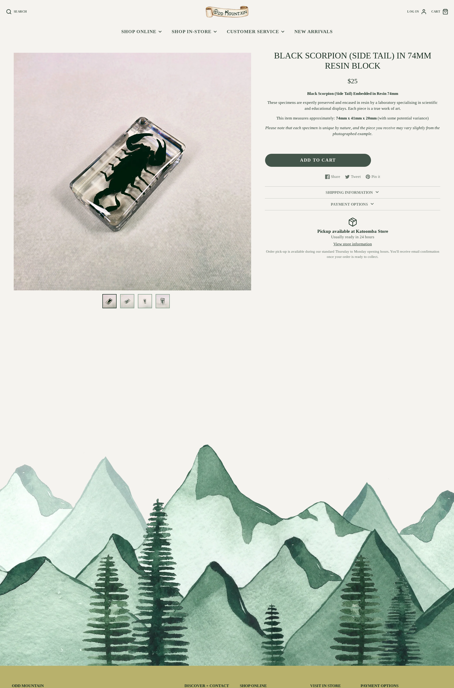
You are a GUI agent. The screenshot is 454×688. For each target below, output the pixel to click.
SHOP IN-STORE (191, 31)
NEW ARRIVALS (313, 31)
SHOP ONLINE (138, 31)
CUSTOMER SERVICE (253, 31)
